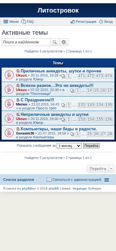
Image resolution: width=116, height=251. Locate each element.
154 (90, 119)
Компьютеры (43, 137)
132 (81, 105)
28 (110, 134)
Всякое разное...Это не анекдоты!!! (57, 85)
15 (96, 90)
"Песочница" (40, 94)
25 (89, 134)
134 (99, 105)
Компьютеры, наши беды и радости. (59, 128)
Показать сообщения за (37, 145)
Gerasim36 (25, 133)
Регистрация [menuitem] (86, 21)
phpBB (54, 188)
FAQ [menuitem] (30, 21)
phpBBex (29, 188)
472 (90, 76)
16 (103, 90)
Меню (14, 21)
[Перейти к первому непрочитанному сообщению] (18, 71)
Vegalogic (79, 188)
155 (99, 119)
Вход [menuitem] (108, 21)
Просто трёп (46, 108)
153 (81, 119)
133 (90, 105)
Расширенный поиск (64, 42)
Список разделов (18, 179)
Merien (21, 104)
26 (96, 134)
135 (108, 105)
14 (89, 90)
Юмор (38, 79)
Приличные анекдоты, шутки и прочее (61, 71)
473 (99, 76)
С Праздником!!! (37, 100)
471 (81, 76)
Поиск (55, 42)
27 (103, 134)
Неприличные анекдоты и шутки (55, 114)
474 (108, 76)
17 (110, 90)
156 (108, 119)
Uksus (21, 75)
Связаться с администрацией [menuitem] (77, 179)
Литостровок (58, 10)
